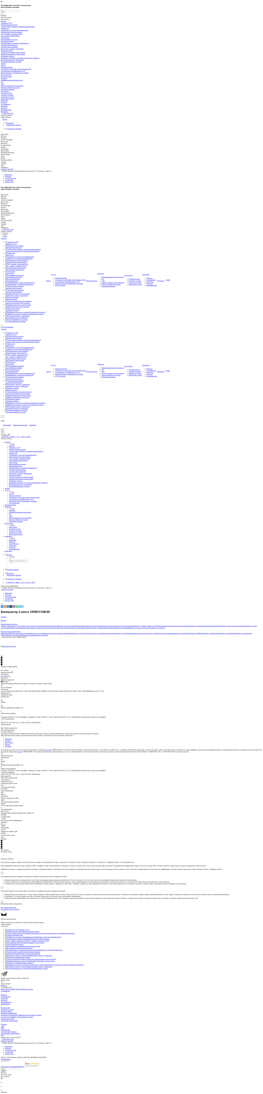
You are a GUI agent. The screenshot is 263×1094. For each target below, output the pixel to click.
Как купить (13, 527)
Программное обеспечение (167, 626)
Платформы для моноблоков (226, 633)
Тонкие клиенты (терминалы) (61, 633)
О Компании (5, 991)
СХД (2, 1026)
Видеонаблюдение (208, 626)
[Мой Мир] (8, 606)
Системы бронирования (128, 626)
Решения (12, 510)
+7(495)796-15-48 (7, 113)
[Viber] (13, 606)
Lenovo (48, 750)
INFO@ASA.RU (8, 169)
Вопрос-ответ (5, 1008)
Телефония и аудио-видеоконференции (68, 626)
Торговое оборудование (111, 626)
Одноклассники (10, 178)
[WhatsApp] (16, 606)
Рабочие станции (15, 633)
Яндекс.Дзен (9, 182)
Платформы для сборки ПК (12, 635)
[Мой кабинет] (2, 419)
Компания (12, 540)
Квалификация (6, 1002)
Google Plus (9, 180)
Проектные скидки (7, 1019)
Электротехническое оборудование (57, 628)
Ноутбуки (24, 633)
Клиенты (4, 1000)
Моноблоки (5, 633)
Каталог (12, 446)
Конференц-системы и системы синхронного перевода (145, 628)
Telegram (8, 176)
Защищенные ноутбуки (139, 633)
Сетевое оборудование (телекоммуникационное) (37, 626)
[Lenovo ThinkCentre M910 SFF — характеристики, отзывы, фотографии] (8, 646)
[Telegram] (22, 606)
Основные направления (9, 1021)
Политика (4, 998)
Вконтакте (8, 174)
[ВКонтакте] (2, 606)
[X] (10, 606)
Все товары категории (8, 907)
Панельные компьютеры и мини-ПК (35, 635)
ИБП (2, 1028)
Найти (3, 1071)
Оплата (7, 744)
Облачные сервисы (76, 628)
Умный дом (5, 626)
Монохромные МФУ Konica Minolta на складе (17, 989)
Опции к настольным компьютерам (102, 633)
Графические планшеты (208, 633)
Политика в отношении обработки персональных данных (21, 1015)
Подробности (5, 676)
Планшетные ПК (194, 633)
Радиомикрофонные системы (116, 628)
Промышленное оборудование (92, 626)
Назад (13, 444)
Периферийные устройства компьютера (229, 626)
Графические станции (35, 633)
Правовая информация (9, 1013)
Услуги (11, 494)
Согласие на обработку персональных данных (17, 1017)
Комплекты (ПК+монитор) (81, 633)
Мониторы (47, 633)
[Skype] (19, 606)
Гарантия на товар (7, 1009)
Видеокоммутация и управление (94, 628)
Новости (4, 985)
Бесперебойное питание (193, 626)
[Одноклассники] (5, 606)
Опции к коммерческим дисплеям (159, 633)
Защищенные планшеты (179, 633)
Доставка (8, 746)
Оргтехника (181, 626)
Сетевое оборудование (9, 1032)
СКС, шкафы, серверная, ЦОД (147, 626)
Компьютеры (5, 1030)
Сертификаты (5, 997)
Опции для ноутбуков (123, 633)
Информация (5, 1004)
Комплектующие (15, 628)
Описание (8, 739)
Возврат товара (6, 1011)
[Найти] (2, 13)
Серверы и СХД (14, 626)
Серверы (4, 1024)
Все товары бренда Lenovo (10, 909)
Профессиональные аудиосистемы (33, 628)
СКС (2, 1035)
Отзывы (8, 741)
